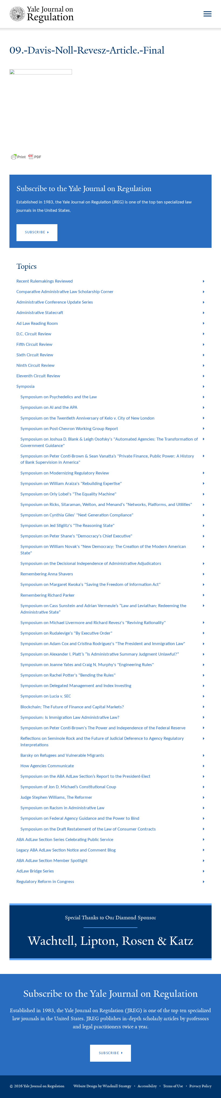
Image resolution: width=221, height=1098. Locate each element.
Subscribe (35, 232)
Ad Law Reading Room (37, 323)
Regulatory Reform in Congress (45, 881)
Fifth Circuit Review (34, 344)
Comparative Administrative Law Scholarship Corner (64, 292)
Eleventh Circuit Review (38, 376)
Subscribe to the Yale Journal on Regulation (110, 994)
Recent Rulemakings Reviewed (44, 281)
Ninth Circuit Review (35, 365)
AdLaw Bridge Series (35, 871)
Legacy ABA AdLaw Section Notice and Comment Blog (66, 850)
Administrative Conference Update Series (54, 302)
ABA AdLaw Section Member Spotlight (52, 860)
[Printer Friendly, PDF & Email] (26, 157)
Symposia (25, 386)
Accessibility (147, 1086)
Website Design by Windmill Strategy (102, 1086)
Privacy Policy (200, 1086)
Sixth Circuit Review (34, 355)
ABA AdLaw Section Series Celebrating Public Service (64, 839)
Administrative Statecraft (39, 313)
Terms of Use (173, 1086)
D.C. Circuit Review (33, 334)
